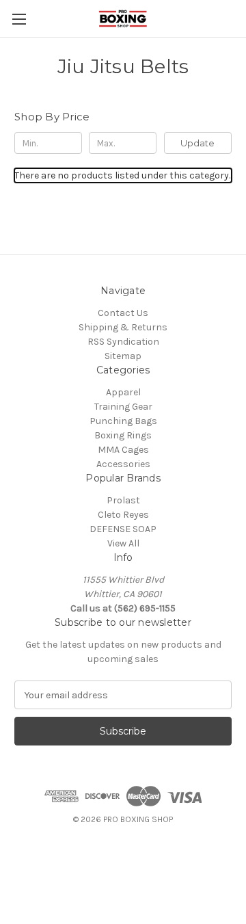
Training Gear (123, 406)
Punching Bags (123, 421)
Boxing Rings (123, 435)
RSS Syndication (123, 341)
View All (123, 543)
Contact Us (123, 313)
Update (197, 142)
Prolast (123, 500)
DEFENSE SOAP (123, 529)
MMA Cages (123, 450)
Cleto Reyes (123, 514)
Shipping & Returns (123, 327)
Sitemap (123, 356)
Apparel (123, 392)
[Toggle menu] (19, 19)
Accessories (123, 464)
